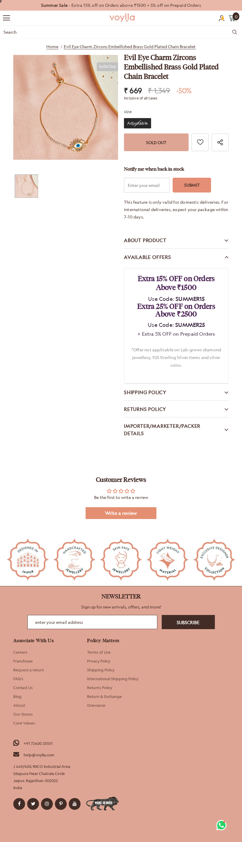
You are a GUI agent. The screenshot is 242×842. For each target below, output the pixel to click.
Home (52, 46)
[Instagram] (47, 804)
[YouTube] (75, 804)
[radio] (137, 123)
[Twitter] (33, 804)
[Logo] (122, 17)
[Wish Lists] (200, 142)
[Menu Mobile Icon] (6, 18)
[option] (121, 5)
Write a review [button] (121, 513)
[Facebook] (19, 804)
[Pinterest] (61, 804)
